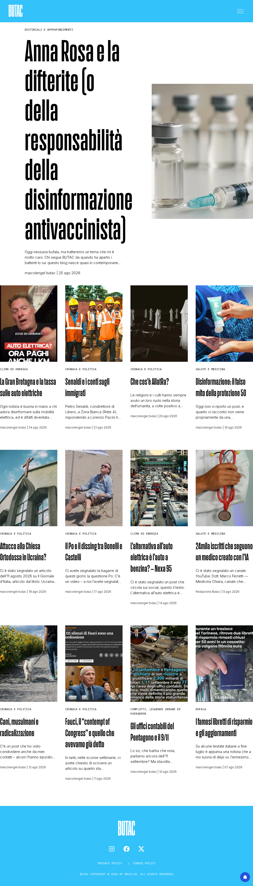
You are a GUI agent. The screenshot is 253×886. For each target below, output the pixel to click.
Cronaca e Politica (80, 369)
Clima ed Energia (14, 369)
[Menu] (240, 11)
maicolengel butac (40, 273)
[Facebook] (126, 849)
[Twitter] (141, 849)
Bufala (201, 709)
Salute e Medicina (210, 369)
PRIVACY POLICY (111, 863)
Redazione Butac (208, 591)
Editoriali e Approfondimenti (49, 29)
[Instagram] (112, 849)
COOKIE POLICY (144, 863)
